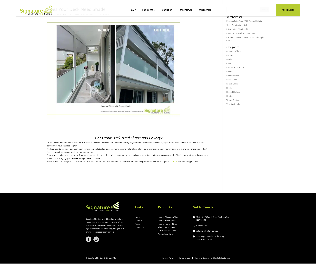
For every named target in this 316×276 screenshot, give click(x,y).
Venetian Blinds (233, 104)
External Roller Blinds (167, 230)
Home (133, 10)
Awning (229, 55)
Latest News (185, 10)
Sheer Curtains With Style (237, 25)
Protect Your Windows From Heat (240, 33)
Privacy (229, 71)
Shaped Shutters (233, 92)
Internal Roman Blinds (167, 224)
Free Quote (288, 10)
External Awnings (165, 234)
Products (147, 10)
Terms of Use (184, 258)
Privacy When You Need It (237, 29)
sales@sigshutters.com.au (207, 231)
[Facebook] (88, 239)
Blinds (229, 59)
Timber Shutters (233, 100)
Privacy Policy (168, 258)
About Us (167, 10)
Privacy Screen (232, 75)
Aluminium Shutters (234, 51)
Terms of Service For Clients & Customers (212, 258)
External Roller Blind (235, 67)
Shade (229, 88)
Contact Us (204, 10)
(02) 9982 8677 (202, 225)
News (137, 224)
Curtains (229, 63)
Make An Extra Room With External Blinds (244, 21)
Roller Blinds (231, 79)
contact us (173, 161)
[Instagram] (96, 239)
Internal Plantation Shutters (169, 217)
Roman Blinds (232, 83)
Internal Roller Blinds (167, 220)
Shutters (229, 96)
